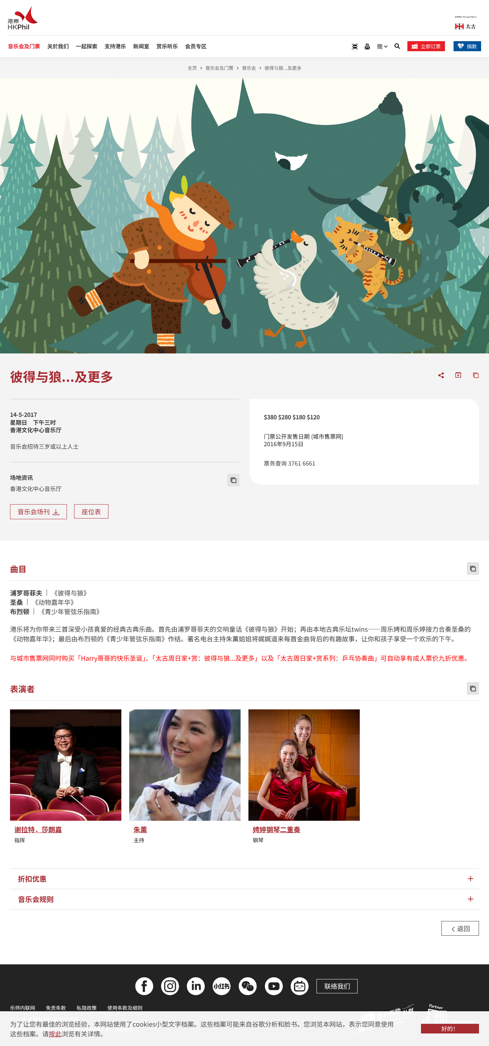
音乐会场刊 (35, 511)
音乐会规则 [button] (36, 899)
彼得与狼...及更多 (283, 67)
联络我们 (337, 985)
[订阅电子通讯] (367, 46)
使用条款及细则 (124, 1007)
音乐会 (249, 67)
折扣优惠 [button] (32, 878)
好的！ (450, 1028)
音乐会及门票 (219, 67)
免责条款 (56, 1007)
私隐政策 (87, 1007)
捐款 (472, 46)
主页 (192, 67)
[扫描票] (355, 46)
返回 (463, 928)
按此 (55, 1033)
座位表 (91, 511)
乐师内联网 (22, 1007)
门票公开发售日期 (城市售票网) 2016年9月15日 (303, 440)
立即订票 (431, 46)
